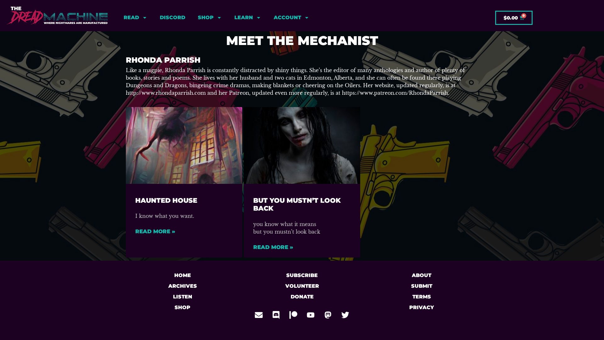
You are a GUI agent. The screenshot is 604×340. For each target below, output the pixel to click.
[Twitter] (345, 315)
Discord (172, 17)
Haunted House (166, 200)
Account (287, 17)
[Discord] (276, 315)
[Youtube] (311, 315)
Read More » (155, 231)
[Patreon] (293, 315)
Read (131, 17)
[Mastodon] (328, 315)
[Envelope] (259, 315)
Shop (206, 17)
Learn (243, 17)
